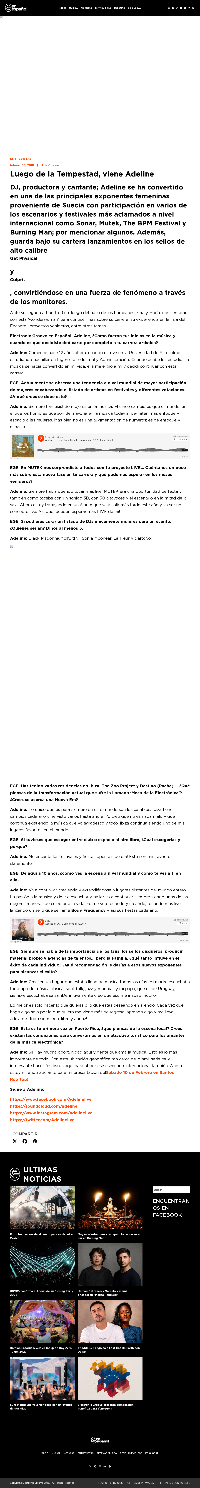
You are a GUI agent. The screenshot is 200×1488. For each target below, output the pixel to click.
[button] (14, 1141)
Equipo (102, 1483)
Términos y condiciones (174, 1483)
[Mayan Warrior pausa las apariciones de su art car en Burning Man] (110, 1207)
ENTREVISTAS (86, 1453)
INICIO (44, 1453)
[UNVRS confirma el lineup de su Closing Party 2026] (42, 1264)
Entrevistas (21, 159)
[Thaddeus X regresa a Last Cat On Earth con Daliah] (110, 1320)
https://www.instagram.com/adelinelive (51, 1113)
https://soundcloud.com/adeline (43, 1106)
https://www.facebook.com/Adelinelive (51, 1099)
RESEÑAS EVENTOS (131, 1453)
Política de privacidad (140, 1483)
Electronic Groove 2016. (36, 1482)
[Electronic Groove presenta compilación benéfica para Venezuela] (110, 1377)
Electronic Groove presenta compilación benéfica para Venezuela (106, 1406)
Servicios (116, 1483)
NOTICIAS (69, 1453)
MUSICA (56, 1453)
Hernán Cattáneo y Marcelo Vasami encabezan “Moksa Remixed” (102, 1293)
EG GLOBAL (152, 1453)
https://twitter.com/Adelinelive (42, 1119)
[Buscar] (185, 1189)
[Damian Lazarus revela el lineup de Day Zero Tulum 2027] (42, 1320)
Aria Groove (50, 165)
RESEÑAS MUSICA (107, 1453)
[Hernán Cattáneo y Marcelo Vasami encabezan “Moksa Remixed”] (110, 1264)
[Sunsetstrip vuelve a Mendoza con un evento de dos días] (42, 1377)
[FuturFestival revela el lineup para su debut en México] (42, 1207)
